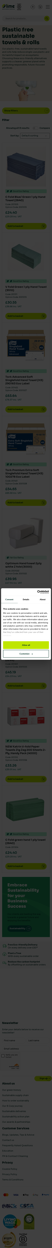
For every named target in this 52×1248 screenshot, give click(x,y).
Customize (24, 654)
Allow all (26, 645)
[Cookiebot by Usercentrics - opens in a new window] (37, 592)
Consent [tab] (9, 599)
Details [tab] (26, 599)
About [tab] (43, 599)
